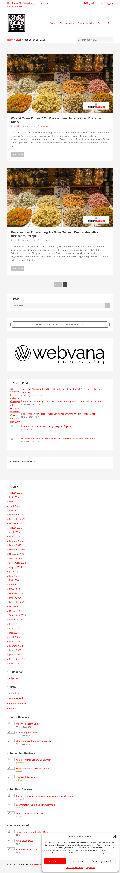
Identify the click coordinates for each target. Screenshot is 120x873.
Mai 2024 (14, 580)
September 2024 (17, 562)
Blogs (18, 39)
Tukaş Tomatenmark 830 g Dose (32, 831)
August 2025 (15, 527)
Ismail (16, 126)
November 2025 (17, 523)
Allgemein (45, 126)
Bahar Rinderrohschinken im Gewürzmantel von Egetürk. (44, 795)
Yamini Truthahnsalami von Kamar (33, 759)
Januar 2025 (15, 545)
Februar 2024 (16, 593)
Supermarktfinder (86, 23)
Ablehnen (78, 861)
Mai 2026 (14, 501)
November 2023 (17, 606)
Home (10, 39)
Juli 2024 (13, 571)
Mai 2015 (14, 663)
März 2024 (14, 588)
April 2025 (14, 532)
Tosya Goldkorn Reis (26, 777)
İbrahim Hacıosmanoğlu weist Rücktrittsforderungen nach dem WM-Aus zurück (61, 401)
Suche (53, 23)
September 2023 (17, 615)
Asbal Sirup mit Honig (27, 732)
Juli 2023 (13, 623)
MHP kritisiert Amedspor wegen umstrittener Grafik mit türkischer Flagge (58, 413)
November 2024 (17, 554)
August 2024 (15, 567)
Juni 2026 (14, 497)
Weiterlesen (17, 154)
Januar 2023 (15, 650)
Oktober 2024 (16, 558)
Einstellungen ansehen (102, 861)
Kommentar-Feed (18, 703)
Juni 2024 (14, 575)
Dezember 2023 (17, 602)
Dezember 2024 (17, 549)
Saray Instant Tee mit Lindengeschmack (35, 804)
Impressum (90, 867)
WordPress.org (16, 708)
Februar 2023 (16, 645)
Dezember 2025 (17, 519)
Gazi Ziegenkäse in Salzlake (29, 813)
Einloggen (107, 3)
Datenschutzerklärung (75, 867)
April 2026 (14, 505)
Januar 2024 (15, 597)
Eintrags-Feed (16, 698)
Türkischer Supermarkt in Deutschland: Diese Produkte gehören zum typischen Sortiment (61, 391)
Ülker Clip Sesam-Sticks (28, 723)
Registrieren (92, 3)
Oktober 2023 (16, 610)
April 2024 (14, 584)
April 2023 (14, 637)
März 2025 (14, 536)
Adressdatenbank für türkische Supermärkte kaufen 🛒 (60, 324)
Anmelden (14, 693)
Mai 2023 (14, 632)
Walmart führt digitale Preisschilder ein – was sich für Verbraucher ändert (58, 438)
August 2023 (15, 619)
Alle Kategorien (67, 23)
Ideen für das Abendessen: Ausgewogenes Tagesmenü (48, 426)
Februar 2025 (16, 540)
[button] (114, 836)
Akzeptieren (55, 861)
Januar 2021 (15, 654)
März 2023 (14, 641)
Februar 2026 (16, 514)
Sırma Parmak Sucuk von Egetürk (32, 768)
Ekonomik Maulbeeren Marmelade (33, 741)
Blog (110, 23)
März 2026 (14, 510)
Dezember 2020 (17, 658)
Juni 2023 (14, 628)
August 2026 (15, 492)
